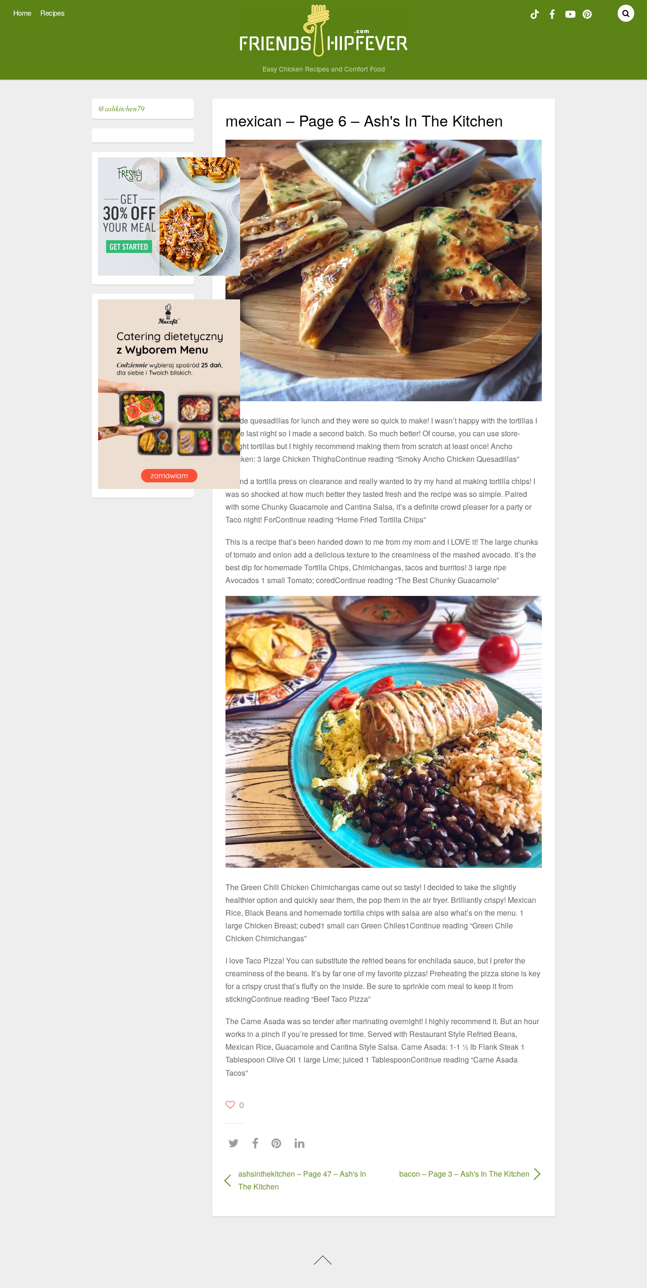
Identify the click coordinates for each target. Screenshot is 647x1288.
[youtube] (569, 12)
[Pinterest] (278, 1143)
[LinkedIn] (302, 1143)
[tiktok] (534, 12)
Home (22, 13)
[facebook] (552, 12)
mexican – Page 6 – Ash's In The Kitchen (364, 120)
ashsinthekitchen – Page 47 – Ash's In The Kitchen (302, 1180)
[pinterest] (587, 12)
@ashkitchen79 (121, 108)
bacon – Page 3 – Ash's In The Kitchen (461, 1173)
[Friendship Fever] (323, 52)
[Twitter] (235, 1143)
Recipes (52, 13)
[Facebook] (257, 1143)
